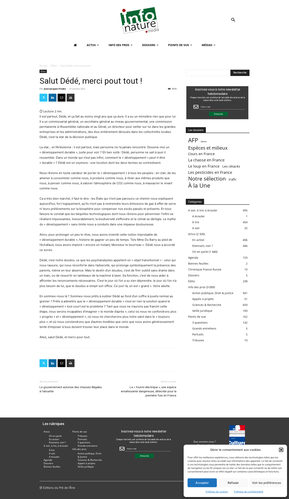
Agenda (193, 257)
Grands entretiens (204, 328)
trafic (233, 179)
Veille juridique (202, 311)
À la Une (199, 185)
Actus (191, 234)
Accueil (43, 65)
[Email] (61, 98)
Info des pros (196, 287)
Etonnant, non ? (202, 246)
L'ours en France (201, 154)
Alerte (204, 141)
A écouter (198, 216)
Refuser (233, 483)
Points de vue (197, 316)
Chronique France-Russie (204, 269)
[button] (281, 450)
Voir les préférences (266, 483)
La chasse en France (206, 160)
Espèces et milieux (208, 148)
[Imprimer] (71, 98)
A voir (196, 228)
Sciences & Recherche (206, 305)
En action (198, 240)
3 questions (200, 322)
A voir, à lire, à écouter (202, 210)
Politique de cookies (217, 491)
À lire (195, 222)
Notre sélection (207, 178)
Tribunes (198, 340)
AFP (193, 140)
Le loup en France (204, 166)
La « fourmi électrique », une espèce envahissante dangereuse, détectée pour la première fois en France (148, 391)
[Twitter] (43, 98)
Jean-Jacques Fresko (55, 88)
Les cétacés (231, 166)
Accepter (202, 483)
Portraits (197, 334)
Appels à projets (203, 299)
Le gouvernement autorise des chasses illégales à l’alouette (71, 389)
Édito (54, 65)
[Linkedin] (52, 98)
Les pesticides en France (210, 172)
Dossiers (193, 275)
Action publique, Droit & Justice (212, 293)
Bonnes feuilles (198, 263)
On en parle (200, 252)
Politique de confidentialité (248, 491)
